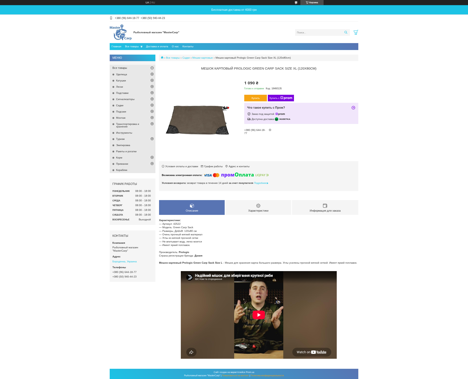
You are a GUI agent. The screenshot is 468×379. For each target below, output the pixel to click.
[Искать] (346, 32)
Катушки (121, 80)
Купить (256, 98)
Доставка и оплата (157, 46)
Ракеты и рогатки (126, 151)
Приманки (122, 163)
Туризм (120, 138)
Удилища (121, 74)
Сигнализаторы (125, 99)
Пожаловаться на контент (235, 375)
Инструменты (124, 132)
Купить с (274, 98)
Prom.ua (250, 372)
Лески (119, 86)
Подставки (122, 92)
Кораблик (121, 170)
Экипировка (123, 145)
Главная (116, 46)
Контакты (187, 46)
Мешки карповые (202, 57)
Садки (186, 57)
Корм (119, 157)
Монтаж (120, 117)
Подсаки (121, 111)
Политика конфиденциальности (267, 375)
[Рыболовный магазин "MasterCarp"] (121, 32)
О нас (175, 46)
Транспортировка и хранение (127, 125)
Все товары (132, 46)
